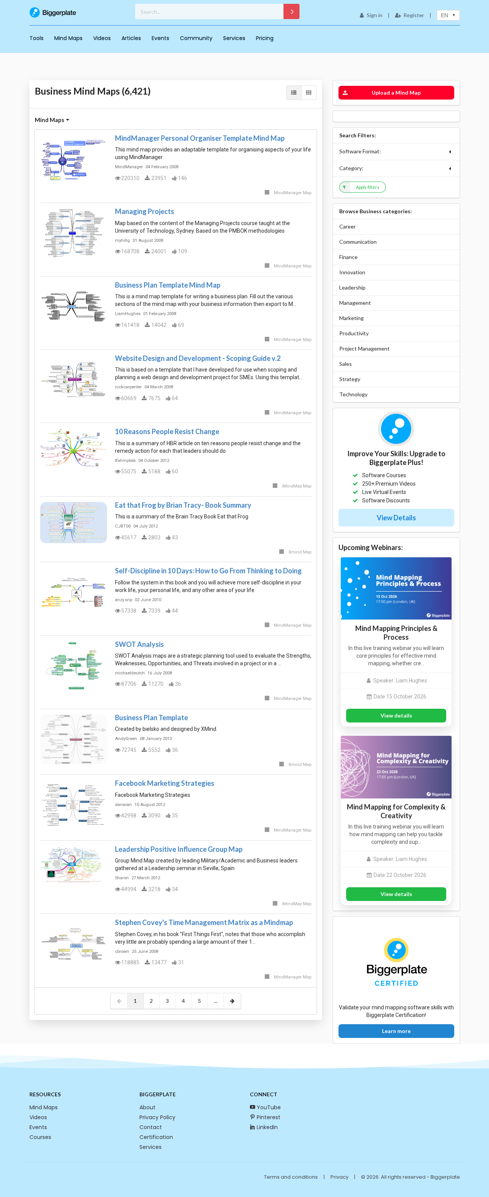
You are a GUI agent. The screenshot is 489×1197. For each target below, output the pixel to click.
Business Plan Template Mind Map (167, 285)
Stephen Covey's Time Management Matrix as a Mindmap (204, 922)
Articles (131, 38)
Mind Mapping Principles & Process (396, 632)
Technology (353, 394)
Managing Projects (144, 211)
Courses (40, 1137)
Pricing (265, 38)
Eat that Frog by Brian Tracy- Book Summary (183, 505)
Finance (348, 257)
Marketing (351, 318)
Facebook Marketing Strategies (164, 783)
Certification (156, 1137)
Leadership (352, 287)
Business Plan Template (151, 717)
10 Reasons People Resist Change (167, 431)
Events (160, 38)
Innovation (352, 272)
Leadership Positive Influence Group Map (179, 849)
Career (347, 226)
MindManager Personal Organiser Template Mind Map (200, 138)
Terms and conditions (291, 1177)
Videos (102, 38)
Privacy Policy (157, 1117)
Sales (345, 363)
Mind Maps (68, 38)
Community (196, 38)
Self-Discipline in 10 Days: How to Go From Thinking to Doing (208, 570)
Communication (358, 241)
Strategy (349, 379)
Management (355, 302)
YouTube (268, 1107)
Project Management (364, 348)
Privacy (339, 1177)
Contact (150, 1127)
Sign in (374, 15)
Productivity (354, 333)
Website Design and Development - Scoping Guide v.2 (197, 358)
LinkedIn (267, 1127)
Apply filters (367, 187)
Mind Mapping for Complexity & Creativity (396, 811)
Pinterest (268, 1117)
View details (396, 715)
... (215, 1001)
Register (413, 15)
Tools (36, 38)
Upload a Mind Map (396, 92)
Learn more (396, 1031)
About (147, 1107)
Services (234, 38)
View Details (396, 517)
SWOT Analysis (139, 644)
